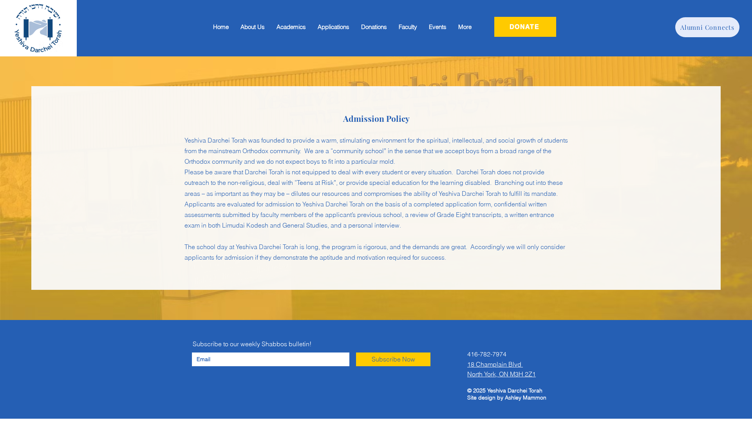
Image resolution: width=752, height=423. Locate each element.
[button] (333, 27)
